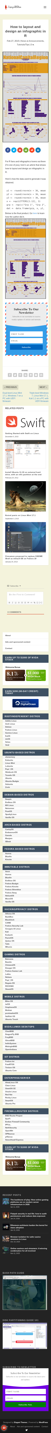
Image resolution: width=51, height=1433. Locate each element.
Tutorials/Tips (23, 45)
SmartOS (9, 1101)
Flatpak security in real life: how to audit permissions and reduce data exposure (28, 1215)
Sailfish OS (10, 1016)
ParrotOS (9, 938)
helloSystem (10, 1043)
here (35, 213)
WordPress (43, 1422)
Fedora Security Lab (14, 926)
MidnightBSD (11, 1046)
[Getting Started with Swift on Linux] (25, 422)
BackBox (9, 917)
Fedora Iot (9, 1061)
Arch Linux (10, 724)
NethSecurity (11, 1128)
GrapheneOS (11, 1007)
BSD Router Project (13, 1116)
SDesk (8, 841)
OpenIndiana (11, 1049)
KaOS (7, 736)
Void (7, 745)
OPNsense (10, 1134)
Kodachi (9, 935)
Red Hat (8, 1095)
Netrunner (9, 808)
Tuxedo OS (10, 775)
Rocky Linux (10, 1098)
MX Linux (9, 805)
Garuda (8, 835)
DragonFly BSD (12, 1034)
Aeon (7, 871)
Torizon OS (10, 1067)
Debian (8, 727)
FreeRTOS (9, 1064)
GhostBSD (10, 1040)
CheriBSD (9, 1031)
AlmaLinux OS (11, 1082)
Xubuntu (9, 784)
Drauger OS (10, 968)
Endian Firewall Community (17, 1122)
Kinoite (8, 859)
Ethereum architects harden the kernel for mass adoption (29, 1226)
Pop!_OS (9, 769)
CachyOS (9, 829)
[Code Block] (31, 602)
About (8, 635)
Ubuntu (8, 778)
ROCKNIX (9, 986)
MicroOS (9, 899)
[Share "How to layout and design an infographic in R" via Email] (36, 375)
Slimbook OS (11, 772)
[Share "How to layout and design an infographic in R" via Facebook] (9, 375)
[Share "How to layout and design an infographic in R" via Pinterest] (20, 375)
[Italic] (12, 602)
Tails (7, 944)
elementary (10, 757)
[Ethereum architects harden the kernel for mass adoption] (6, 1227)
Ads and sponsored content (17, 642)
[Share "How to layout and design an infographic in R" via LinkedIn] (25, 375)
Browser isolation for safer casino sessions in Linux (25, 1238)
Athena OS (10, 914)
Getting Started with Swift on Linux (22, 433)
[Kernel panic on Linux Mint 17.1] (25, 496)
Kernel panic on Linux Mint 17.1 (20, 515)
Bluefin (8, 856)
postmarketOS (11, 1013)
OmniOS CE (10, 1088)
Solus (7, 742)
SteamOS (9, 989)
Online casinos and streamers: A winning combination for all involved (28, 1249)
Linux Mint (10, 763)
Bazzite (8, 962)
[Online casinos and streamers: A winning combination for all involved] (6, 1250)
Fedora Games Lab (13, 971)
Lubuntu (9, 766)
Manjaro (8, 838)
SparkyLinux (10, 814)
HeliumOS (9, 896)
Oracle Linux (11, 1092)
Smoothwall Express (14, 1140)
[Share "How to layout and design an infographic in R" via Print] (41, 375)
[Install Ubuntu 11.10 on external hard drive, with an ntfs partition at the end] (25, 454)
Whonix (8, 947)
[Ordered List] (21, 602)
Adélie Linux (10, 721)
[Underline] (15, 602)
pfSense (9, 1137)
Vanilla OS (9, 817)
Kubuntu (9, 760)
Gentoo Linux (11, 733)
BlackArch (9, 920)
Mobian (8, 1010)
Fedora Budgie (11, 884)
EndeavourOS (11, 832)
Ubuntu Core (11, 1070)
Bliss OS (9, 1001)
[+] (40, 602)
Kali (7, 932)
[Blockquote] (28, 602)
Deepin (8, 799)
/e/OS (7, 1004)
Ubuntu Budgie (12, 781)
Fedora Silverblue (13, 890)
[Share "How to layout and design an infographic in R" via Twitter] (15, 375)
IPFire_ (8, 1125)
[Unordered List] (25, 602)
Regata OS (10, 983)
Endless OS (10, 802)
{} (37, 602)
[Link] (34, 602)
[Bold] (9, 602)
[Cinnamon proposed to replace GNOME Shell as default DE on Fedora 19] (25, 537)
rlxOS (7, 739)
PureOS (8, 811)
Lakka (8, 974)
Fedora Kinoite (11, 887)
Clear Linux (10, 1085)
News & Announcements (32, 41)
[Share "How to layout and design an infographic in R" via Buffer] (30, 375)
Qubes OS (9, 941)
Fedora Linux (11, 730)
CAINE (8, 923)
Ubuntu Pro (10, 1104)
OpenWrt (9, 1131)
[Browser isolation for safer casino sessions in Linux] (6, 1238)
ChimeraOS (10, 965)
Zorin (7, 787)
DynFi (7, 1119)
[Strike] (18, 602)
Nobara (8, 977)
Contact (8, 648)
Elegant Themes (20, 1422)
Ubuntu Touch (11, 1019)
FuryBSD (9, 1037)
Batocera (9, 959)
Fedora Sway (11, 893)
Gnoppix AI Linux (13, 929)
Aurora (8, 853)
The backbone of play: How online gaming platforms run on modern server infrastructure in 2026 (29, 1202)
